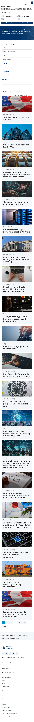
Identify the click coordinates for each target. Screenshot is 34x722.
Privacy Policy (5, 701)
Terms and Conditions (7, 710)
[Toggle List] (30, 51)
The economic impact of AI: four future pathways (16, 203)
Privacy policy (29, 5)
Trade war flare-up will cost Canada (16, 118)
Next (4, 626)
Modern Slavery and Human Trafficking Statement (14, 716)
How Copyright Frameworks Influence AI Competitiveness (17, 375)
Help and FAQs (5, 686)
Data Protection (6, 707)
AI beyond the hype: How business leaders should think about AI (15, 319)
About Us (4, 680)
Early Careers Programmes (9, 696)
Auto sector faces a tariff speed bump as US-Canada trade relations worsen (16, 174)
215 (19, 622)
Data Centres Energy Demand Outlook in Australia (16, 230)
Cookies (4, 704)
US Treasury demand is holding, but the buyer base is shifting (16, 259)
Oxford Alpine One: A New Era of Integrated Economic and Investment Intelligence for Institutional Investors (17, 464)
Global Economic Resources (9, 637)
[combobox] (15, 51)
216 (25, 622)
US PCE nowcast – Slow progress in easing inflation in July (17, 403)
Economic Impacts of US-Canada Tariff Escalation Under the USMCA (15, 614)
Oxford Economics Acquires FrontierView (16, 146)
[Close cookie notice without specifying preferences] (32, 3)
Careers (4, 693)
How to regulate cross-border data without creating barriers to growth (17, 433)
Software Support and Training (9, 713)
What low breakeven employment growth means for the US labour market (16, 495)
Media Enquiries (6, 668)
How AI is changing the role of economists (16, 347)
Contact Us (4, 665)
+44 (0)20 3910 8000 (9, 672)
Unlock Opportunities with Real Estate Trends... (14, 635)
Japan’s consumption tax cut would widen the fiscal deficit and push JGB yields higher (17, 525)
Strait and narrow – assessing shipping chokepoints (12, 584)
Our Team (4, 683)
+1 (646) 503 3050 (9, 675)
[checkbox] (2, 16)
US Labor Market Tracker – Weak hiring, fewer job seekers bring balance (15, 289)
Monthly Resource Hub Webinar (10, 638)
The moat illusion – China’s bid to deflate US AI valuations (15, 554)
